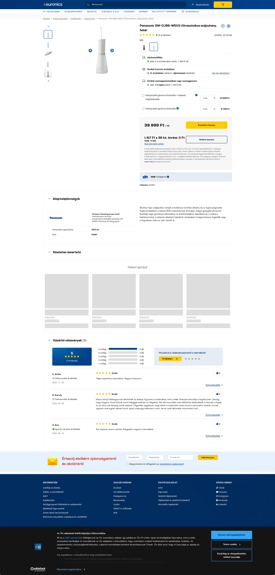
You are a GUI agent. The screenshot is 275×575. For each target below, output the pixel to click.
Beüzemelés (119, 500)
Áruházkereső (192, 11)
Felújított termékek (164, 11)
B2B (115, 512)
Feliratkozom (208, 457)
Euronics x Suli (110, 11)
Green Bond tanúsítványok (55, 512)
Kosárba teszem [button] (206, 125)
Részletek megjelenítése (69, 569)
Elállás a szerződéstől (53, 492)
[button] (48, 26)
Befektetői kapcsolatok (53, 508)
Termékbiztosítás (121, 492)
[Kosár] (223, 4)
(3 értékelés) (163, 35)
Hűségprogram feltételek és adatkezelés (62, 504)
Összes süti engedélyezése (231, 535)
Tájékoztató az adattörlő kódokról (174, 500)
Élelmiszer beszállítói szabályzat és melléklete (65, 516)
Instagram (223, 496)
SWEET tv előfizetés (122, 508)
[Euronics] (54, 4)
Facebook (222, 500)
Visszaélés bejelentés (168, 504)
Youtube (222, 492)
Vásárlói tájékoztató (167, 496)
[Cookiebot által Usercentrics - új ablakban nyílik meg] (38, 569)
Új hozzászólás (213, 385)
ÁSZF (45, 496)
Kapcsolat (162, 492)
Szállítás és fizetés (51, 487)
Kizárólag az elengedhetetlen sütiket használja (231, 555)
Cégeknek (129, 11)
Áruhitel (92, 11)
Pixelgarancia (119, 496)
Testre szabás (230, 544)
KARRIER (143, 11)
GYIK (160, 487)
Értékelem (167, 358)
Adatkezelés (48, 500)
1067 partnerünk (73, 537)
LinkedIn (222, 504)
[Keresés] (183, 5)
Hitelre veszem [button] (206, 139)
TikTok (221, 487)
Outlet (116, 504)
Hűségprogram (73, 11)
